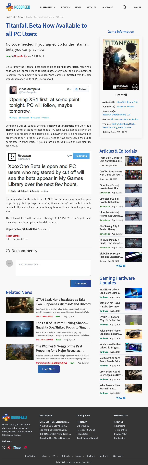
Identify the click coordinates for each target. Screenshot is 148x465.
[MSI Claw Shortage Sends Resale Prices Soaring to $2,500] (133, 365)
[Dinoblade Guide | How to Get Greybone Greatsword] (133, 219)
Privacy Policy (120, 433)
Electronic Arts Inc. (126, 106)
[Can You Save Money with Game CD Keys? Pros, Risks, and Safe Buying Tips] (133, 178)
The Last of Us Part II (44, 339)
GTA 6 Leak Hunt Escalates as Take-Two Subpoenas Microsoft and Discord (63, 301)
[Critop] (25, 447)
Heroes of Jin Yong (86, 429)
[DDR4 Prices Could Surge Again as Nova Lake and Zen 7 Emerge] (133, 378)
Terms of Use (120, 429)
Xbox (44, 456)
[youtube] (9, 447)
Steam (130, 101)
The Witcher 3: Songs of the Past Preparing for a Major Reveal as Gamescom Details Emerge (59, 350)
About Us (118, 421)
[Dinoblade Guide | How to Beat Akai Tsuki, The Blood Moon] (133, 192)
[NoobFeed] (18, 7)
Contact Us (119, 437)
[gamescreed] (17, 447)
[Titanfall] (121, 89)
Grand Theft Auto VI (44, 316)
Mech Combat (125, 127)
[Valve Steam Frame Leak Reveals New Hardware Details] (133, 337)
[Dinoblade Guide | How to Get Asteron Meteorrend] (133, 206)
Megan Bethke (21, 56)
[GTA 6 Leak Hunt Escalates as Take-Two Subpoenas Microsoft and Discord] (20, 312)
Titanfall (10, 129)
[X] (3, 447)
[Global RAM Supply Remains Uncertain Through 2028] (133, 260)
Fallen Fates (82, 433)
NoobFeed (10, 17)
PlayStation (30, 456)
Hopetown (82, 421)
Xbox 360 (121, 101)
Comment (81, 283)
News (78, 7)
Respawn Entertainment (60, 125)
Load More (48, 369)
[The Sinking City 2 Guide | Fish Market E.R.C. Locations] (133, 247)
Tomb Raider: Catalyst (87, 437)
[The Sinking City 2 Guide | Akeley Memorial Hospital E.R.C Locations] (133, 233)
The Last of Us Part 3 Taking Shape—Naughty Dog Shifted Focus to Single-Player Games (62, 327)
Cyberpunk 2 (83, 425)
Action (135, 119)
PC (53, 456)
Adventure (123, 123)
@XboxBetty (29, 229)
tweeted (71, 74)
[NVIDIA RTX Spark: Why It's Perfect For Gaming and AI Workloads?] (133, 324)
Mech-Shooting (109, 127)
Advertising (119, 425)
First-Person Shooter (121, 119)
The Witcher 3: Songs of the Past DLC (51, 363)
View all (120, 265)
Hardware (107, 7)
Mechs (132, 123)
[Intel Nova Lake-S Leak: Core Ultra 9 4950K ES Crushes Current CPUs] (133, 296)
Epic (136, 101)
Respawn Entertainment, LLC (116, 114)
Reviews (65, 7)
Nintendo (65, 456)
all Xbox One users (67, 66)
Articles (91, 7)
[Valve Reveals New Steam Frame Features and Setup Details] (133, 392)
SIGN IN (137, 7)
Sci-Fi (114, 123)
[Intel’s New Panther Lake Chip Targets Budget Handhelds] (133, 351)
